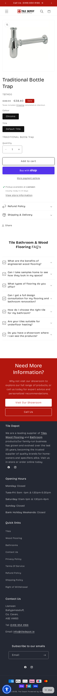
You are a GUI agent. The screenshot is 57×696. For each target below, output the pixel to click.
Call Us (28, 411)
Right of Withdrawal (17, 587)
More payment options (28, 178)
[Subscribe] (44, 655)
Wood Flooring (14, 538)
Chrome (10, 116)
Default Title (13, 129)
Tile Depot (22, 691)
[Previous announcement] (5, 3)
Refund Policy (13, 573)
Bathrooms (12, 545)
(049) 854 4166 (19, 625)
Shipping (20, 105)
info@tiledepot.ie (23, 631)
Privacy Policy (13, 559)
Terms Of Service (15, 566)
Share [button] (8, 225)
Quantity (7, 143)
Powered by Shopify (37, 691)
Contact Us (12, 552)
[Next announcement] (51, 3)
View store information (19, 195)
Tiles (8, 531)
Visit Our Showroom (28, 402)
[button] (6, 11)
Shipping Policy (14, 580)
